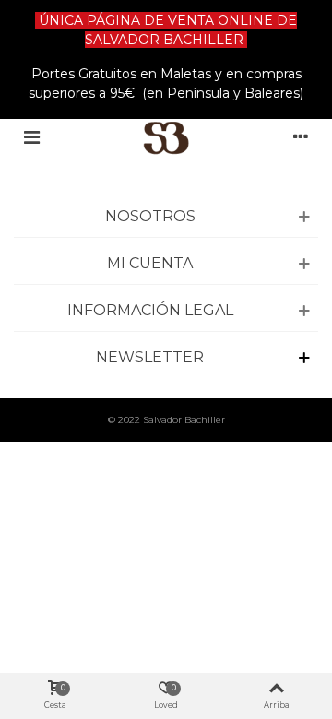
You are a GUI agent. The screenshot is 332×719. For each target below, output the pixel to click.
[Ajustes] (300, 137)
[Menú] (31, 137)
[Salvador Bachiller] (166, 138)
